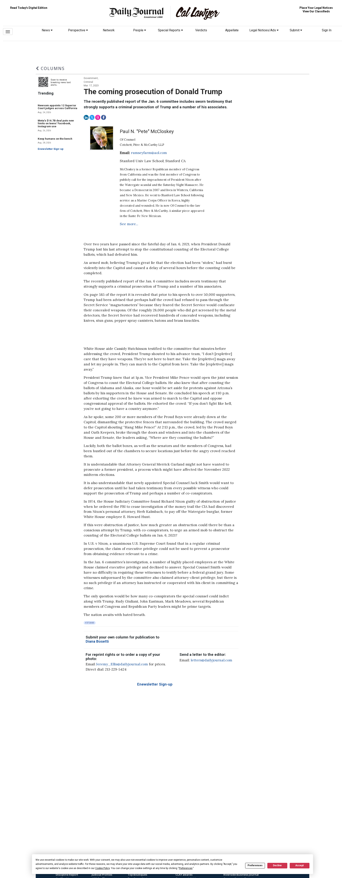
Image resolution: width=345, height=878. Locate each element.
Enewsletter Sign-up (50, 148)
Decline (277, 865)
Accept (299, 865)
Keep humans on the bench (55, 138)
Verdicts (201, 30)
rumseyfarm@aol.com (149, 153)
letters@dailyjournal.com (211, 660)
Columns (52, 68)
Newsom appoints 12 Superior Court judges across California (57, 107)
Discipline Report (67, 874)
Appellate (232, 30)
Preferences (255, 865)
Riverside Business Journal (241, 874)
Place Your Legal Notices (316, 7)
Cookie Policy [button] (102, 868)
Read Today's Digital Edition (28, 7)
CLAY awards (183, 874)
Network (109, 30)
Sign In (326, 30)
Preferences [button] (185, 868)
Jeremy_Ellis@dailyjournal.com (122, 664)
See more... (129, 224)
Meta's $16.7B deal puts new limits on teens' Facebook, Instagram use (56, 123)
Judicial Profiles (102, 874)
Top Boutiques (137, 874)
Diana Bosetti (97, 641)
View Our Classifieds (316, 11)
